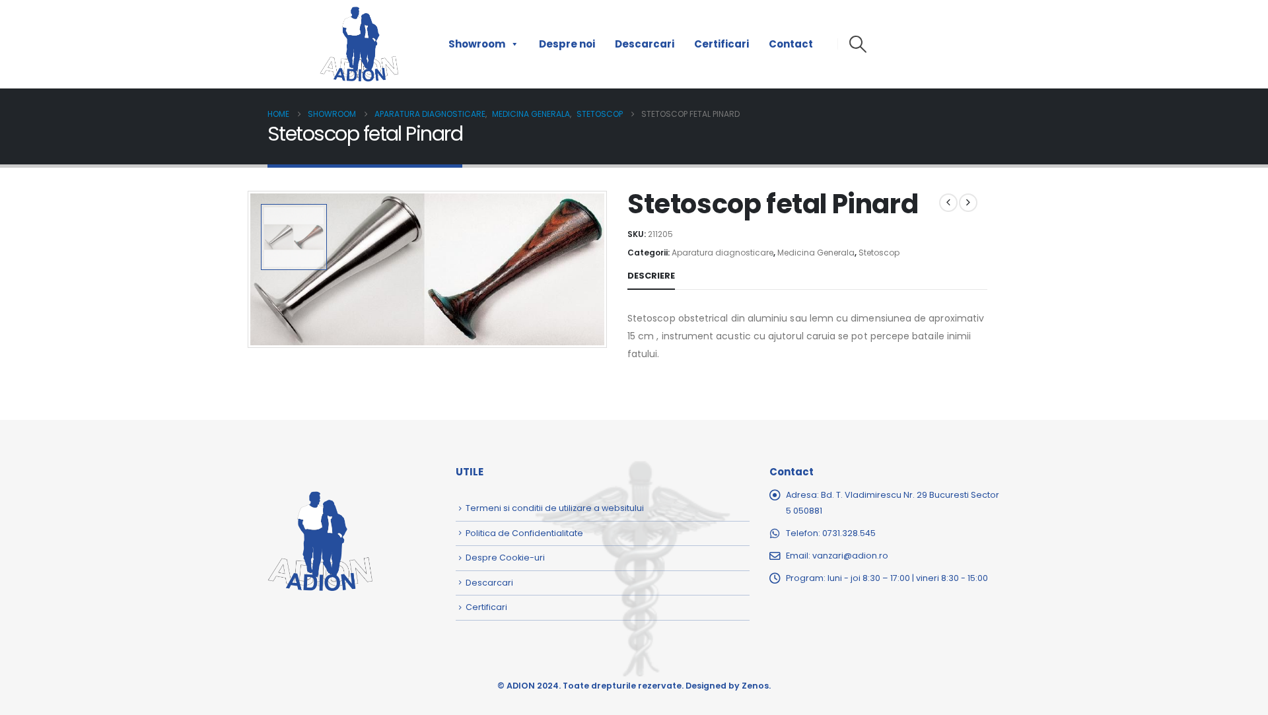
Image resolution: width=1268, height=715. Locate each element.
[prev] (948, 202)
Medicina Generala (816, 252)
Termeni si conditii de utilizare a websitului (555, 508)
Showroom (476, 44)
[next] (968, 202)
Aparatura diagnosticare (722, 252)
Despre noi (567, 44)
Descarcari (644, 44)
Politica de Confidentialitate (524, 533)
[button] (857, 44)
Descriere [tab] (651, 275)
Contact (791, 44)
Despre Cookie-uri (505, 557)
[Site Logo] (359, 44)
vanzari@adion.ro (850, 555)
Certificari (721, 44)
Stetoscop (879, 252)
